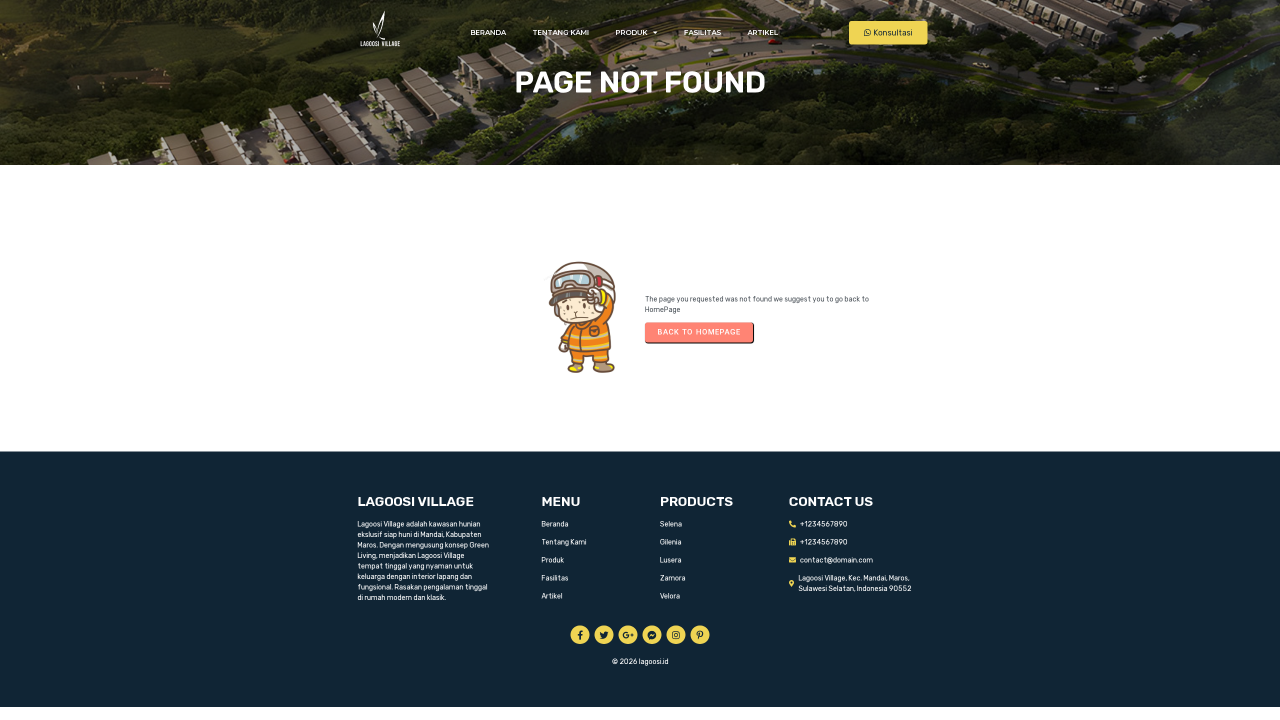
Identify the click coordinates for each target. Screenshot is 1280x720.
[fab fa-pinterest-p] (700, 635)
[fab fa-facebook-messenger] (652, 635)
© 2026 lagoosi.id (640, 662)
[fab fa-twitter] (604, 635)
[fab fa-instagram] (676, 635)
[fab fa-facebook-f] (580, 635)
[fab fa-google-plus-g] (628, 635)
